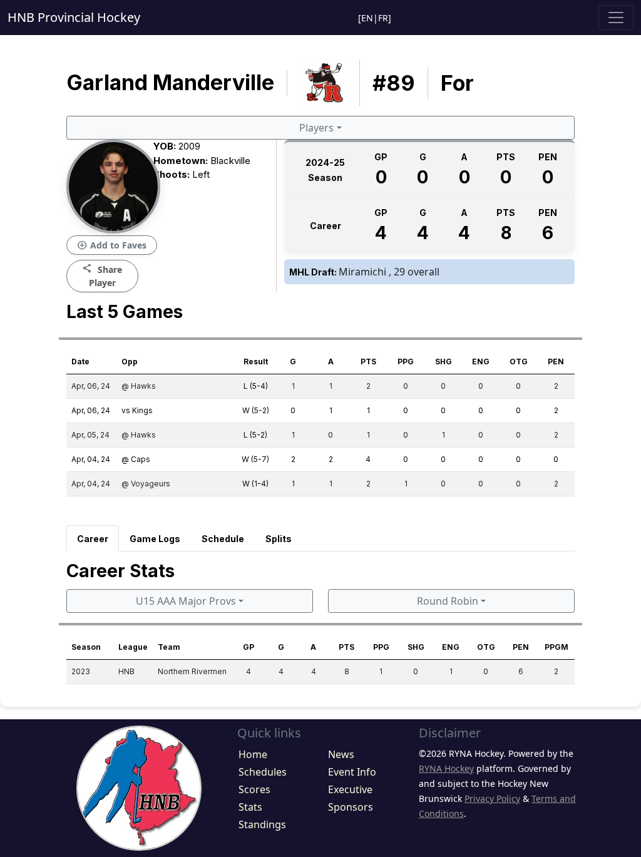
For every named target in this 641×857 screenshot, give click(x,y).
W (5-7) (255, 459)
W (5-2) (255, 410)
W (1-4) (255, 483)
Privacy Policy (492, 798)
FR (383, 18)
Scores (254, 789)
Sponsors (350, 807)
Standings (262, 824)
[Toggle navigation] (615, 17)
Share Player (102, 275)
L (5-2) (255, 434)
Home (252, 754)
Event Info (352, 772)
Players (316, 128)
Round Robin (447, 601)
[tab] (92, 538)
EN (367, 18)
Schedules (262, 772)
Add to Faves (111, 245)
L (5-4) (256, 386)
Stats (250, 807)
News (341, 754)
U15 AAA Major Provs (186, 601)
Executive (350, 789)
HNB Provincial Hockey (74, 17)
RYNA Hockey (446, 768)
